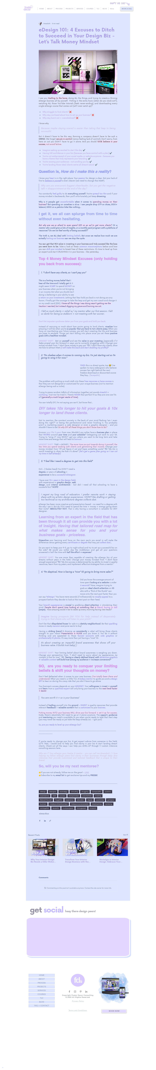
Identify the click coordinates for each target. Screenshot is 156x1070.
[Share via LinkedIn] (45, 866)
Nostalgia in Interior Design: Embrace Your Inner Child (110, 905)
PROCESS (42, 1028)
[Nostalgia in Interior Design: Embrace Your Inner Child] (112, 892)
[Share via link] (50, 866)
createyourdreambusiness (59, 849)
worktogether (44, 853)
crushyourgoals (68, 853)
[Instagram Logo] (75, 1036)
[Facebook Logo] (69, 1036)
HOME (41, 1020)
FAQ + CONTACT (41, 1051)
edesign (43, 836)
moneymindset (74, 841)
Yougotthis (58, 845)
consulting (74, 836)
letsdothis (56, 853)
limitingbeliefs (81, 853)
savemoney (100, 845)
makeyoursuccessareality (79, 849)
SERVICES (42, 1035)
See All (125, 880)
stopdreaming (97, 849)
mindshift (93, 853)
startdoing (108, 849)
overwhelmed (86, 841)
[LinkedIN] (86, 1036)
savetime (108, 836)
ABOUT (42, 1024)
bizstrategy (63, 836)
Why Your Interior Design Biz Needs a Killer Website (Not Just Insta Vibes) (43, 905)
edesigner (52, 836)
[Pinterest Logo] (80, 1036)
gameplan (110, 845)
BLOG (41, 1047)
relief (54, 841)
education (80, 845)
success (62, 841)
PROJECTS (41, 1032)
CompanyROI (96, 836)
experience (69, 845)
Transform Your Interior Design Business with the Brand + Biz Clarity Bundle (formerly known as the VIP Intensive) (78, 905)
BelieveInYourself (46, 845)
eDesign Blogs (44, 858)
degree (89, 845)
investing (98, 841)
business (43, 849)
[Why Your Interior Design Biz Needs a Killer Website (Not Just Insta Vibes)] (43, 892)
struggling (85, 836)
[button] (80, 8)
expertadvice (44, 841)
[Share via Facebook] (40, 866)
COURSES (42, 1039)
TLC (41, 1043)
